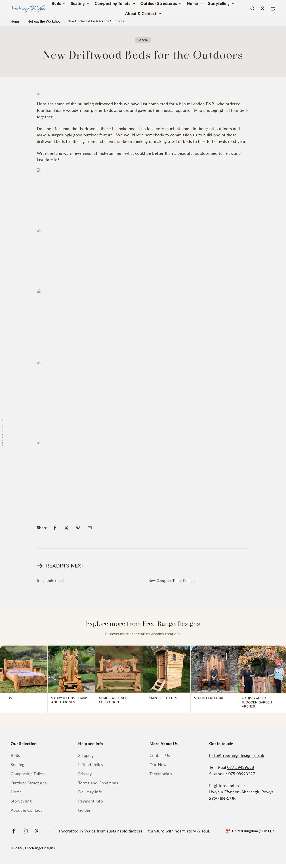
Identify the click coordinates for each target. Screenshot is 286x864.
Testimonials (160, 773)
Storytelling (219, 3)
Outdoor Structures (158, 3)
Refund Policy (90, 764)
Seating (78, 3)
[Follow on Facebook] (14, 831)
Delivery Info (90, 791)
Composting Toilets (112, 3)
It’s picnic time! (50, 581)
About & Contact (140, 13)
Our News (158, 764)
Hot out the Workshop (44, 21)
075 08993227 (241, 773)
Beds (56, 3)
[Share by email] (89, 527)
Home (192, 3)
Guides (84, 810)
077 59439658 (240, 767)
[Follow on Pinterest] (37, 831)
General (143, 40)
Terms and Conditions (98, 782)
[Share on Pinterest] (78, 527)
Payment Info (90, 800)
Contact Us (159, 755)
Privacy (85, 773)
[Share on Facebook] (54, 527)
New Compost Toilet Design (171, 581)
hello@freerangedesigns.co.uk (236, 755)
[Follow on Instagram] (25, 831)
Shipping (86, 755)
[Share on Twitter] (66, 527)
